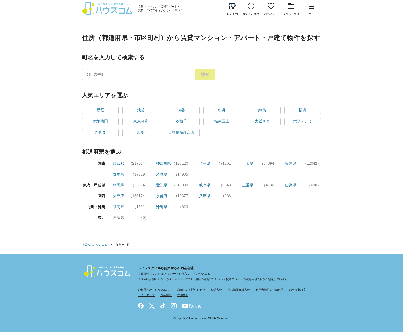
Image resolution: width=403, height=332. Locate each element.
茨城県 (161, 174)
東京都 (118, 163)
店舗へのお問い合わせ (191, 289)
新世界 (100, 132)
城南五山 (221, 121)
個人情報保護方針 (239, 289)
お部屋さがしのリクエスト (155, 289)
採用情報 (182, 295)
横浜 (302, 110)
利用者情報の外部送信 (270, 289)
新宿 (100, 110)
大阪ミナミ (302, 121)
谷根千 (181, 121)
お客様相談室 (297, 289)
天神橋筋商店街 (181, 132)
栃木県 (290, 163)
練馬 (262, 110)
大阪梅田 (100, 121)
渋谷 (181, 110)
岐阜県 (204, 185)
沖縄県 (161, 207)
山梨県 (290, 185)
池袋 (141, 110)
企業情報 (166, 295)
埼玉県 (204, 163)
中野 (222, 110)
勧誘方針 (216, 289)
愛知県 (161, 185)
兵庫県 (204, 196)
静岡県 (118, 185)
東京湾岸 (140, 121)
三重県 (247, 185)
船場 (141, 132)
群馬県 (118, 174)
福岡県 (118, 207)
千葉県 (247, 163)
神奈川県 (163, 163)
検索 (205, 74)
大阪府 (118, 196)
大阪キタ (262, 121)
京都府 (161, 196)
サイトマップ (146, 295)
